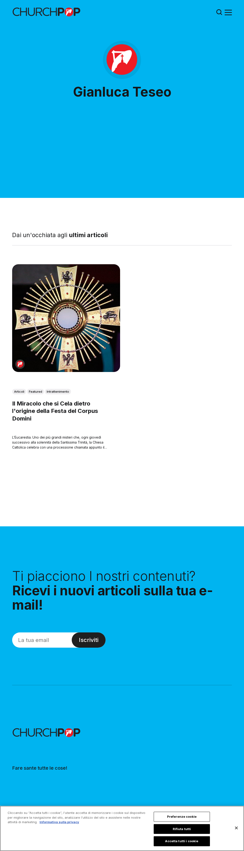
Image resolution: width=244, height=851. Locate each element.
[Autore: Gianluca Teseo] (20, 363)
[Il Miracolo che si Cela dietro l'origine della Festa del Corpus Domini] (66, 318)
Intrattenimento (58, 391)
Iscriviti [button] (88, 639)
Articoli (19, 391)
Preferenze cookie (182, 816)
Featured (35, 391)
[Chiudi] (236, 828)
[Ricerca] (219, 12)
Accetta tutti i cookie (181, 841)
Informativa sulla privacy (59, 822)
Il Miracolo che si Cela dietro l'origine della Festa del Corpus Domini (55, 411)
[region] (122, 828)
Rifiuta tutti (182, 829)
